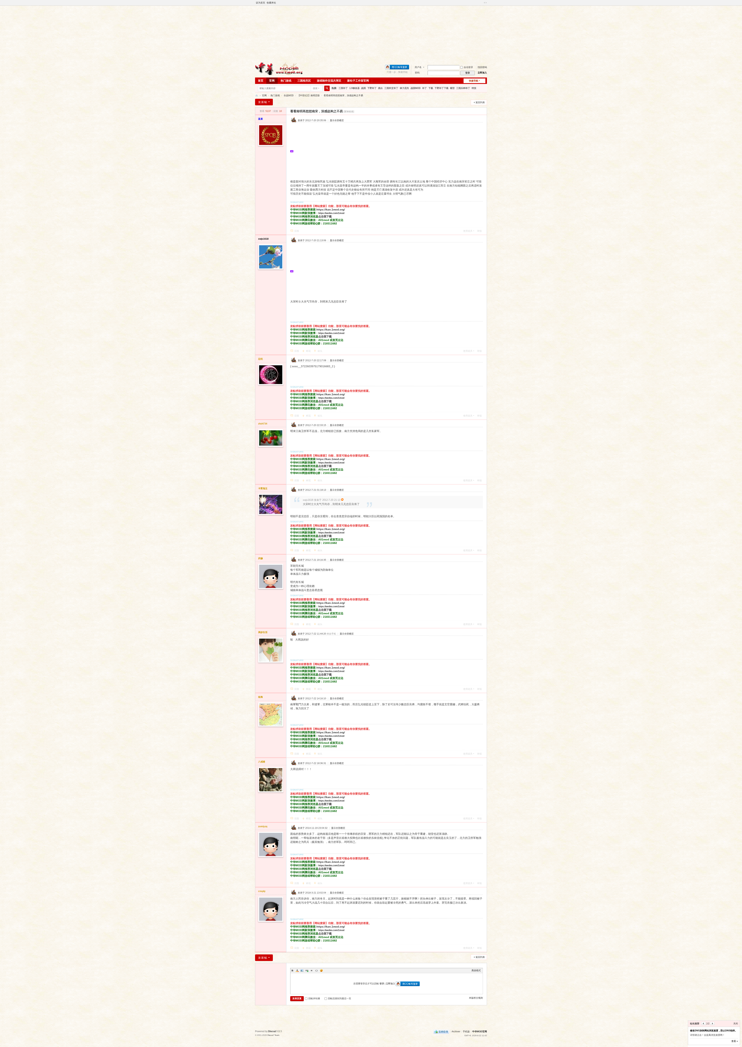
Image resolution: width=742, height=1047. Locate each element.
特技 (474, 88)
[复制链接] (349, 111)
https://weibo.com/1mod (331, 213)
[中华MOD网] (279, 68)
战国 (363, 88)
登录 (382, 983)
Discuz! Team (273, 1035)
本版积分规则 (476, 998)
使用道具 (467, 231)
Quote (312, 970)
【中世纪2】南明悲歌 (309, 95)
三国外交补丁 (391, 88)
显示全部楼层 (337, 120)
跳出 (380, 88)
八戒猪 (261, 761)
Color (297, 970)
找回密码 (482, 67)
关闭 (735, 1012)
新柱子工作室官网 (358, 80)
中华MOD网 (256, 95)
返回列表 (480, 102)
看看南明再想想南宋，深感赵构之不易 (343, 95)
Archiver (456, 1031)
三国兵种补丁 (463, 88)
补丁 (424, 88)
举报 (479, 231)
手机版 (466, 1031)
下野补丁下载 (441, 88)
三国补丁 (343, 88)
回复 (296, 231)
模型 (452, 88)
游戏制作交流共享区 (329, 80)
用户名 (418, 67)
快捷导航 (473, 80)
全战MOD (289, 95)
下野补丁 (372, 88)
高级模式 (476, 970)
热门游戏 (286, 80)
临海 (260, 697)
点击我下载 (325, 216)
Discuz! (272, 1031)
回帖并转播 (314, 998)
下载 (430, 88)
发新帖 (262, 102)
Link (307, 970)
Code (316, 970)
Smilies (321, 970)
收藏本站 (271, 2)
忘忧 (260, 359)
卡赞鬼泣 (262, 488)
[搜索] (327, 88)
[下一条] (712, 1012)
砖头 (320, 351)
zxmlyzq (262, 826)
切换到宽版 (485, 2)
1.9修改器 (354, 88)
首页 (260, 80)
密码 (417, 72)
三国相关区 (304, 80)
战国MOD (416, 88)
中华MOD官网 (479, 1031)
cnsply (261, 891)
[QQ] (441, 1031)
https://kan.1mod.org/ (331, 209)
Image (302, 970)
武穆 (260, 558)
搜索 (315, 88)
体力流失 (404, 88)
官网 (272, 80)
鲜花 (308, 351)
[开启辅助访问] (481, 2)
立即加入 (482, 72)
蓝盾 (260, 119)
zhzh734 (262, 423)
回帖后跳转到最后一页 (339, 998)
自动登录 (468, 67)
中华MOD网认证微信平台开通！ (706, 1019)
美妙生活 (262, 632)
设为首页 (260, 2)
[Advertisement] (371, 34)
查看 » (734, 1041)
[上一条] (703, 1012)
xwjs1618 (263, 239)
